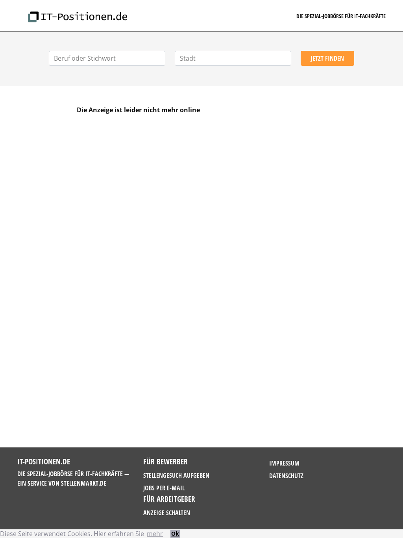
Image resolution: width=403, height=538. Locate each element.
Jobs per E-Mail (164, 488)
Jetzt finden (327, 58)
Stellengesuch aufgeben (176, 475)
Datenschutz (286, 475)
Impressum (284, 463)
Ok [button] (175, 533)
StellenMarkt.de (83, 483)
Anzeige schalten (166, 512)
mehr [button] (155, 533)
